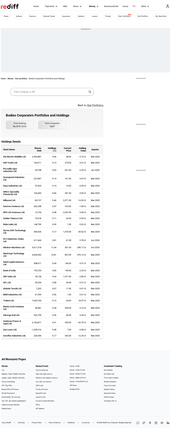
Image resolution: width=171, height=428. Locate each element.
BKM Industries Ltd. (12, 294)
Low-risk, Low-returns (43, 382)
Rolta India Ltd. (10, 224)
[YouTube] (162, 423)
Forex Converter (110, 385)
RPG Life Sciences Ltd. (14, 212)
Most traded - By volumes (11, 397)
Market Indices (109, 389)
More (143, 6)
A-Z (3, 370)
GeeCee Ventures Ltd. (13, 206)
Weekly (15, 374)
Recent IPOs (6, 389)
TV (134, 6)
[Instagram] (156, 423)
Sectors (32, 16)
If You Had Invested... (112, 378)
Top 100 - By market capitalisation (14, 401)
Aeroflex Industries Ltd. (14, 335)
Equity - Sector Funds (78, 374)
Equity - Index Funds (77, 370)
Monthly (22, 374)
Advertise (21, 422)
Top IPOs (8, 385)
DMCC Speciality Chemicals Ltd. (11, 193)
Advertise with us (110, 401)
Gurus (125, 6)
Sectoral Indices (109, 393)
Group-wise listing (8, 382)
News (76, 6)
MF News (73, 385)
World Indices (109, 397)
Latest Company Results (10, 405)
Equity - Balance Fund (78, 378)
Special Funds (41, 393)
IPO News (15, 389)
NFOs (38, 405)
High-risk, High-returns (44, 374)
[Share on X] (144, 423)
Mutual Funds (49, 16)
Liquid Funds (40, 397)
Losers (95, 16)
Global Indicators (110, 382)
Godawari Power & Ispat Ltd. (12, 322)
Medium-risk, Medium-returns (46, 378)
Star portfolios (21, 79)
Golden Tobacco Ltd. (13, 218)
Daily (10, 374)
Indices (19, 16)
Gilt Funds (39, 385)
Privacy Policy (37, 422)
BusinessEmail (111, 6)
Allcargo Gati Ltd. (11, 315)
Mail (65, 6)
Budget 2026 (74, 389)
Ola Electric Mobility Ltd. (14, 156)
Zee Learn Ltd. (10, 329)
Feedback (71, 422)
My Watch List (109, 374)
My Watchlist (160, 16)
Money (92, 6)
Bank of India (9, 270)
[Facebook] (150, 423)
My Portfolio (143, 16)
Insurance (66, 16)
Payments (49, 6)
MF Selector (40, 408)
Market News (6, 408)
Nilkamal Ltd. (9, 200)
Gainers (81, 16)
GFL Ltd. (7, 282)
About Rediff (6, 422)
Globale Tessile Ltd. (12, 288)
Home (36, 6)
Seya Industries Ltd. (12, 186)
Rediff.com (107, 422)
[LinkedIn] (168, 423)
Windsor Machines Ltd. (14, 247)
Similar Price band (8, 393)
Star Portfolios (124, 16)
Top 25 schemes (42, 370)
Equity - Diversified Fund (79, 381)
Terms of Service (54, 422)
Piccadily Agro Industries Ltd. (10, 169)
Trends (108, 16)
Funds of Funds (42, 389)
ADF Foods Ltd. (10, 162)
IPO (3, 385)
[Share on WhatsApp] (138, 423)
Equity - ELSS (74, 366)
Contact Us (86, 422)
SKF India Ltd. (9, 276)
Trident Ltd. (8, 300)
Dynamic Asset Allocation (45, 401)
